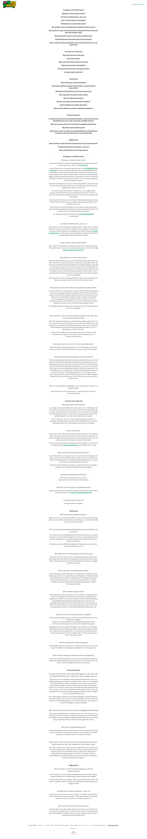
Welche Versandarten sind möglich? (73, 65)
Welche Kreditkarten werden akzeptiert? (73, 105)
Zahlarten (41, 825)
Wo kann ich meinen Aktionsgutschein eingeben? (73, 101)
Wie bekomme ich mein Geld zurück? (73, 24)
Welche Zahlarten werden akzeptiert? (73, 82)
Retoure (67, 825)
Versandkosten (32, 825)
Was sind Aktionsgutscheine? (73, 98)
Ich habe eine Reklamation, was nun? (73, 17)
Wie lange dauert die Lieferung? (73, 55)
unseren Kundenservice (70, 445)
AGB (72, 825)
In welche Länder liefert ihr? (73, 72)
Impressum (86, 825)
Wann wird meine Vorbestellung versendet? (73, 62)
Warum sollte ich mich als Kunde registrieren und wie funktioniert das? (73, 143)
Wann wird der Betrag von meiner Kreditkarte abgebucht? (73, 108)
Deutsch (72, 828)
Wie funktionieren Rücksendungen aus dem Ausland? (73, 39)
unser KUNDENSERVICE (86, 214)
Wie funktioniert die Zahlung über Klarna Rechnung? (73, 91)
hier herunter (83, 165)
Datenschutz (78, 825)
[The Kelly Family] (9, 4)
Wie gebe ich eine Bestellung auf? (73, 127)
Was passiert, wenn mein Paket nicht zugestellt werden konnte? (73, 27)
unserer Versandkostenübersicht (81, 493)
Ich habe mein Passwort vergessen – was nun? (73, 147)
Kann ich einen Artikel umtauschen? (73, 20)
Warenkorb (140, 4)
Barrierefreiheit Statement (98, 825)
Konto (134, 4)
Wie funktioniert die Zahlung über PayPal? (73, 95)
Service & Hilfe (49, 825)
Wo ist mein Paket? (73, 58)
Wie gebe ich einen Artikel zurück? (73, 13)
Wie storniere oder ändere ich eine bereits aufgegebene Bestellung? (73, 124)
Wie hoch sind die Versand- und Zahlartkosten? (73, 69)
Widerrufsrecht (59, 825)
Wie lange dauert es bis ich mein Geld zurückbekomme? (73, 36)
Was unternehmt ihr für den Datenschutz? (73, 150)
